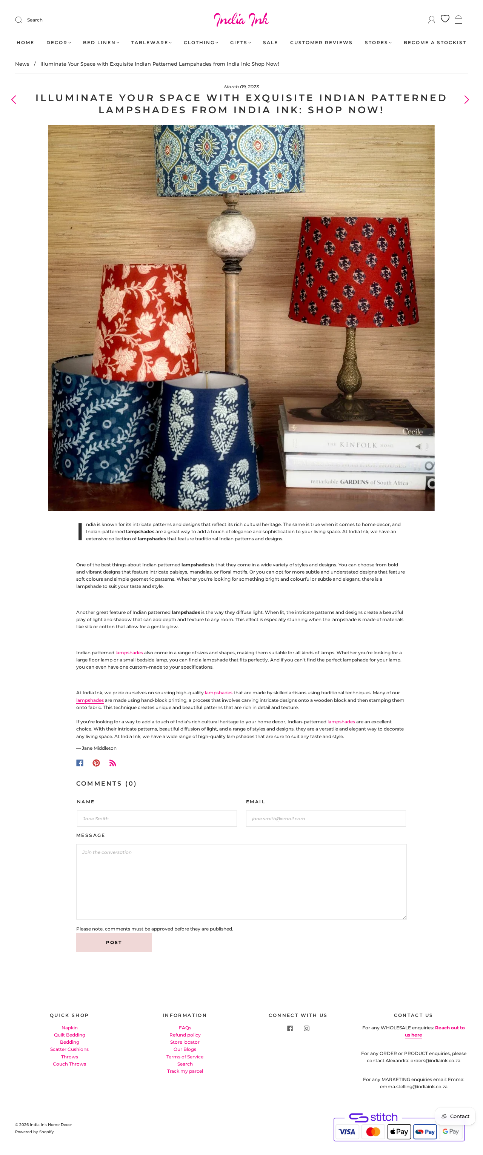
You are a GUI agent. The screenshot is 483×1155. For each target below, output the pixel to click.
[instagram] (306, 1028)
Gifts (239, 42)
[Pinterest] (96, 763)
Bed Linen (99, 42)
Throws (69, 1057)
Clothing (199, 42)
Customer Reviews (321, 42)
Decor (57, 42)
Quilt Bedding (69, 1035)
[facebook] (289, 1028)
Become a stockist (435, 42)
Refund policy (185, 1035)
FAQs (185, 1027)
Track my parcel (185, 1071)
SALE (270, 42)
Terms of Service (184, 1057)
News (22, 64)
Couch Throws (69, 1064)
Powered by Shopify (34, 1131)
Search (35, 20)
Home (25, 42)
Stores (376, 42)
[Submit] (23, 20)
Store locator (185, 1042)
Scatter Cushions (69, 1049)
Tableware (149, 42)
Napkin (70, 1027)
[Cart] (458, 20)
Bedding (69, 1042)
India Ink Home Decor (51, 1124)
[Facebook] (80, 763)
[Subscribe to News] (113, 763)
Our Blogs (185, 1049)
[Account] (432, 20)
